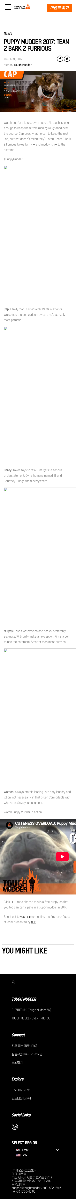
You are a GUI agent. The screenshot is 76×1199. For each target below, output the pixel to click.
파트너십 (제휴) (21, 1098)
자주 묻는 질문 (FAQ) (24, 1046)
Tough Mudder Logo (23, 7)
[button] (38, 982)
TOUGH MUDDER (24, 999)
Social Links (21, 1115)
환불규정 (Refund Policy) (27, 1054)
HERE (13, 902)
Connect (18, 1035)
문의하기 (17, 1062)
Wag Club (25, 916)
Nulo (33, 922)
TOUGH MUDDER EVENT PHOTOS (31, 1018)
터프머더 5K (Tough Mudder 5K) (31, 1010)
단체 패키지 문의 (22, 1090)
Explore (17, 1079)
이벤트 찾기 (59, 8)
